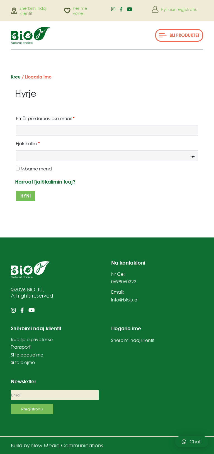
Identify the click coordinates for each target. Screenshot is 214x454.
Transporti (21, 347)
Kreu (16, 77)
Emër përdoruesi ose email (45, 118)
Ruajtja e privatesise (32, 339)
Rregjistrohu (32, 409)
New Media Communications (67, 445)
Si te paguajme (27, 355)
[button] (179, 35)
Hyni (25, 196)
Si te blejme (23, 362)
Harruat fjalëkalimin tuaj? (45, 182)
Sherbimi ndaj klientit (132, 340)
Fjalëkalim (28, 143)
